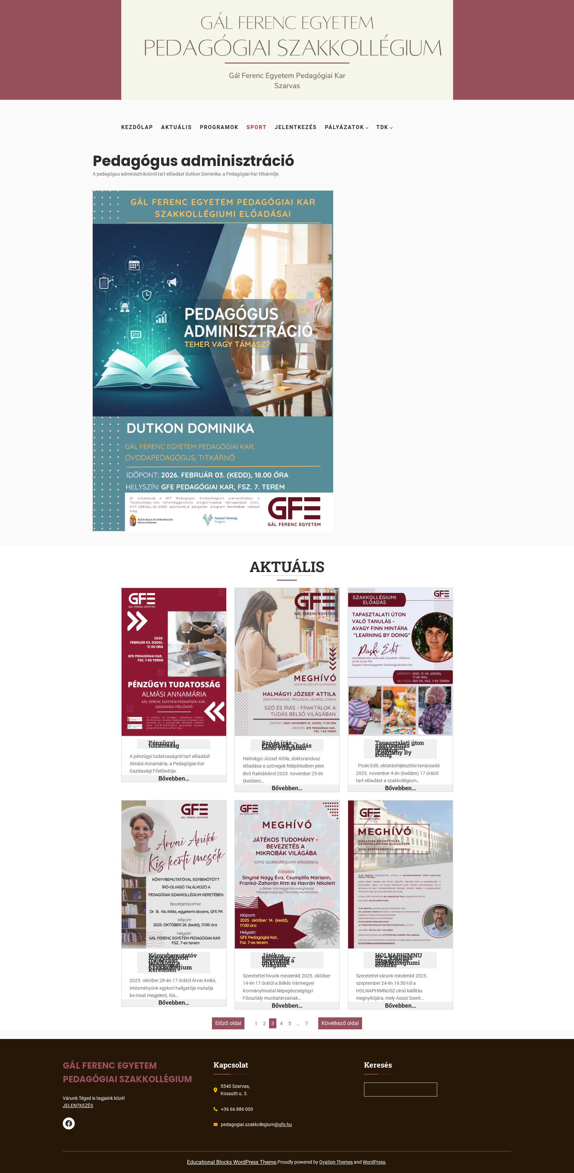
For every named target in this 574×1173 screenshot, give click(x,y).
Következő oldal (340, 1023)
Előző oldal (228, 1023)
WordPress (374, 1162)
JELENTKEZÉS (78, 1105)
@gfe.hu (283, 1124)
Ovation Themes (336, 1162)
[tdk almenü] (391, 127)
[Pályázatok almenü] (367, 127)
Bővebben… (173, 778)
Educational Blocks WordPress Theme (231, 1162)
